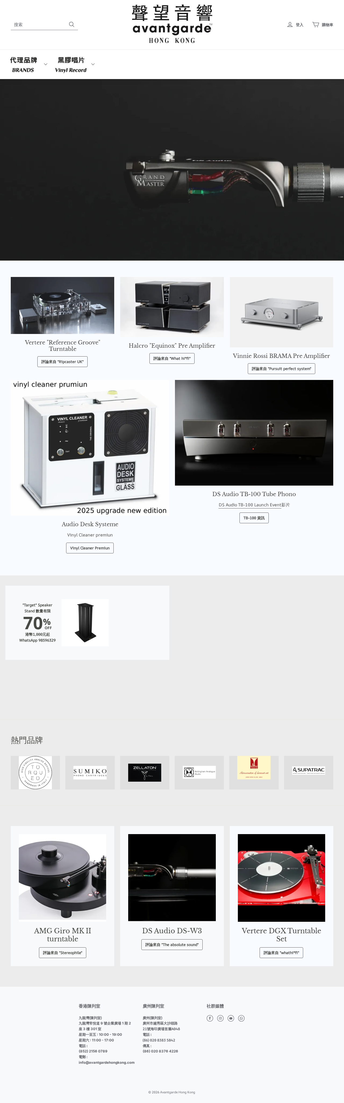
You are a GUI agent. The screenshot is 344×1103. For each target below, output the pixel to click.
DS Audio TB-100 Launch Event (250, 505)
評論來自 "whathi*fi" (281, 952)
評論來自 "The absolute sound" (172, 944)
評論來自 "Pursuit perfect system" (281, 368)
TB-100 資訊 (254, 517)
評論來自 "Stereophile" (62, 952)
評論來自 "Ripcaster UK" (62, 361)
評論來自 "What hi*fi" (172, 358)
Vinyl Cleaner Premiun (90, 547)
